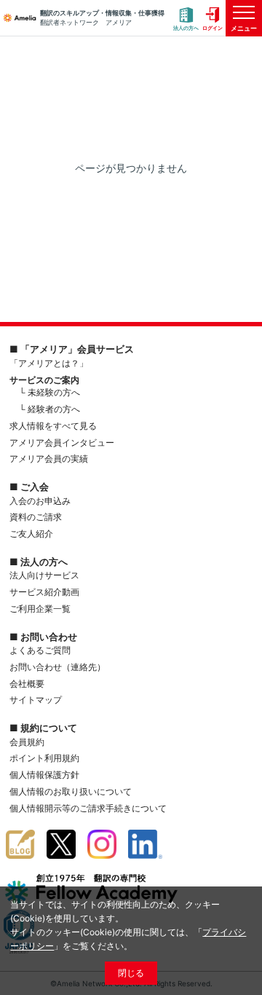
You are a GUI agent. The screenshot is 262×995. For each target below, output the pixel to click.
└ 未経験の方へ (49, 392)
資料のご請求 (35, 516)
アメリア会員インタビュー (61, 442)
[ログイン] (212, 18)
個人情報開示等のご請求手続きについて (88, 808)
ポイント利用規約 (44, 757)
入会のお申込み (40, 500)
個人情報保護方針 (44, 774)
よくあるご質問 (40, 650)
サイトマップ (35, 699)
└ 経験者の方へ (49, 409)
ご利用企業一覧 (40, 608)
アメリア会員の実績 (48, 458)
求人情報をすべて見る (53, 425)
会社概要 (26, 683)
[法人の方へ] (186, 18)
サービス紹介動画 (44, 591)
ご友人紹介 (31, 533)
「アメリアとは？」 (48, 363)
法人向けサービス (44, 575)
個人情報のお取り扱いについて (70, 791)
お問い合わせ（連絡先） (57, 666)
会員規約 (26, 741)
